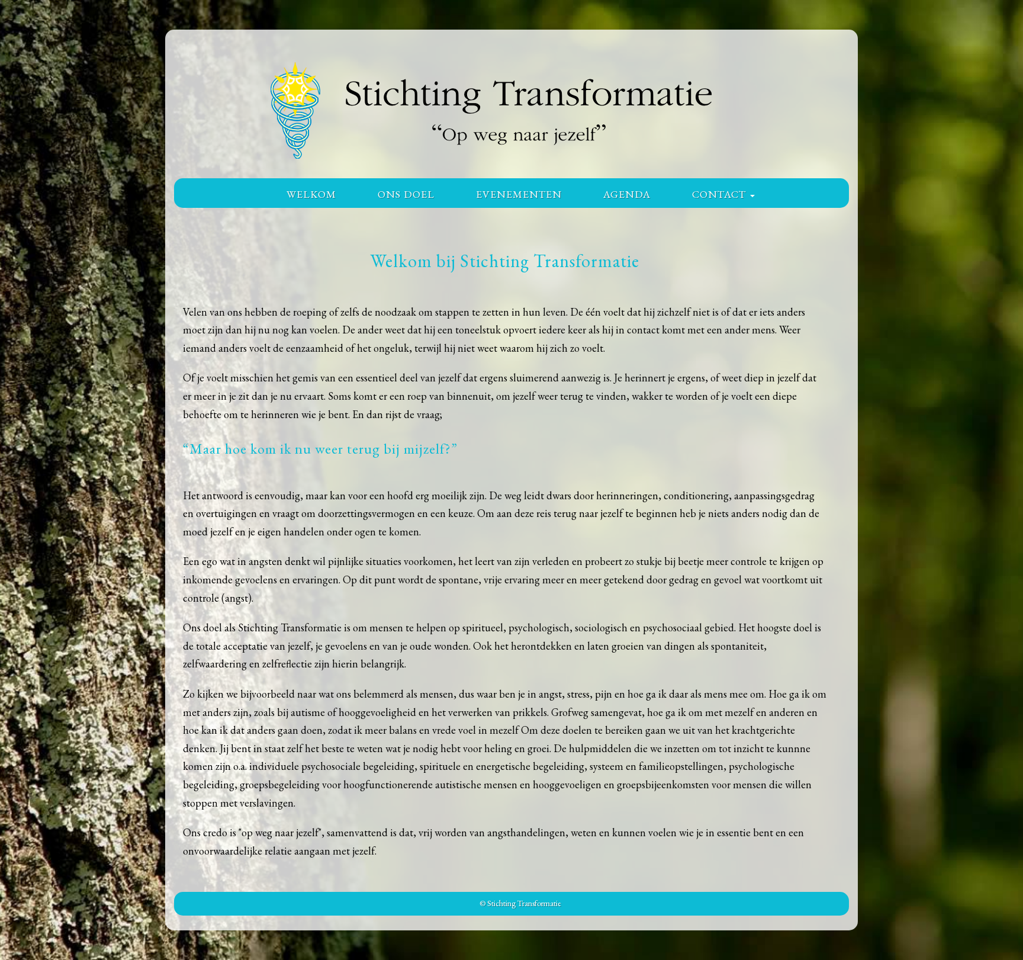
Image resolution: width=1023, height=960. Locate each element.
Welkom (311, 194)
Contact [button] (720, 194)
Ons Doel (406, 194)
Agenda (627, 194)
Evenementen (519, 194)
